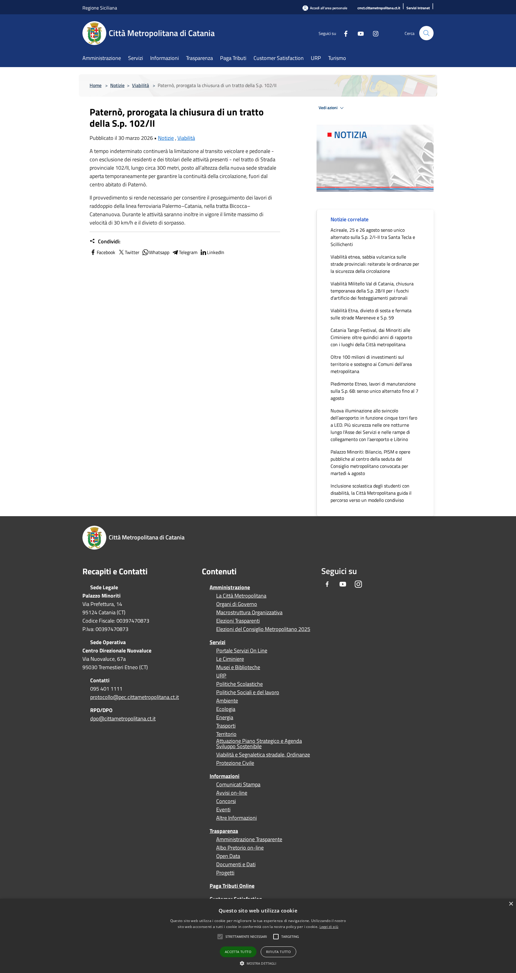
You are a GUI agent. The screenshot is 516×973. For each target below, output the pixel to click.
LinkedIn (215, 252)
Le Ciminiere (230, 659)
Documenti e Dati (236, 864)
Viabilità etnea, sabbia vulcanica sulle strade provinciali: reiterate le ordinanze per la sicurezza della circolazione (375, 264)
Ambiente (227, 700)
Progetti (225, 872)
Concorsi (226, 801)
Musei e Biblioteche (238, 667)
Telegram (188, 252)
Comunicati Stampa (238, 784)
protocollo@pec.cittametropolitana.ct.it (134, 697)
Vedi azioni (328, 107)
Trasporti (226, 725)
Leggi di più (329, 926)
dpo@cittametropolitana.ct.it (123, 718)
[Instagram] (373, 33)
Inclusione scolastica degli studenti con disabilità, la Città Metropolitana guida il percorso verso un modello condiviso (371, 493)
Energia (224, 717)
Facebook (106, 252)
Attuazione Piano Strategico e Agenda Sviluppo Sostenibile (259, 743)
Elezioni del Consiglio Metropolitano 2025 (263, 629)
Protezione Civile (235, 763)
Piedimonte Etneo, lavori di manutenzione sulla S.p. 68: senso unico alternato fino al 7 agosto (374, 391)
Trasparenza (224, 831)
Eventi (223, 809)
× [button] (511, 904)
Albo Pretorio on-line (240, 847)
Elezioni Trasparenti (238, 621)
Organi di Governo (236, 604)
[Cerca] (426, 33)
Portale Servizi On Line (241, 650)
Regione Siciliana (99, 7)
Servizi (217, 642)
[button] (246, 937)
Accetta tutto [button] (238, 951)
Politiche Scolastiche (239, 684)
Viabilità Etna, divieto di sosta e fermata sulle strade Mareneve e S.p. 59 (371, 314)
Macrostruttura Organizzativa (249, 612)
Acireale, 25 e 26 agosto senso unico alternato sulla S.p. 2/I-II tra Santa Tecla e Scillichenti (373, 237)
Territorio (226, 734)
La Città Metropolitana (241, 595)
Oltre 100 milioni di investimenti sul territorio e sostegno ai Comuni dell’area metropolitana (371, 364)
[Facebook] (343, 33)
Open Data (228, 856)
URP (221, 675)
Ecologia (225, 709)
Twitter (132, 252)
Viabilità (140, 85)
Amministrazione (230, 587)
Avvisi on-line (231, 793)
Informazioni (224, 776)
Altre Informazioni (236, 818)
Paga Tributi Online (232, 886)
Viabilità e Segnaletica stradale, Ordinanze (263, 754)
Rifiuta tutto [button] (278, 951)
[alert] (258, 936)
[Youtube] (358, 33)
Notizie (117, 85)
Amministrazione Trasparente (249, 839)
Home (96, 85)
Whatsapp (159, 252)
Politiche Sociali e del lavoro (247, 692)
